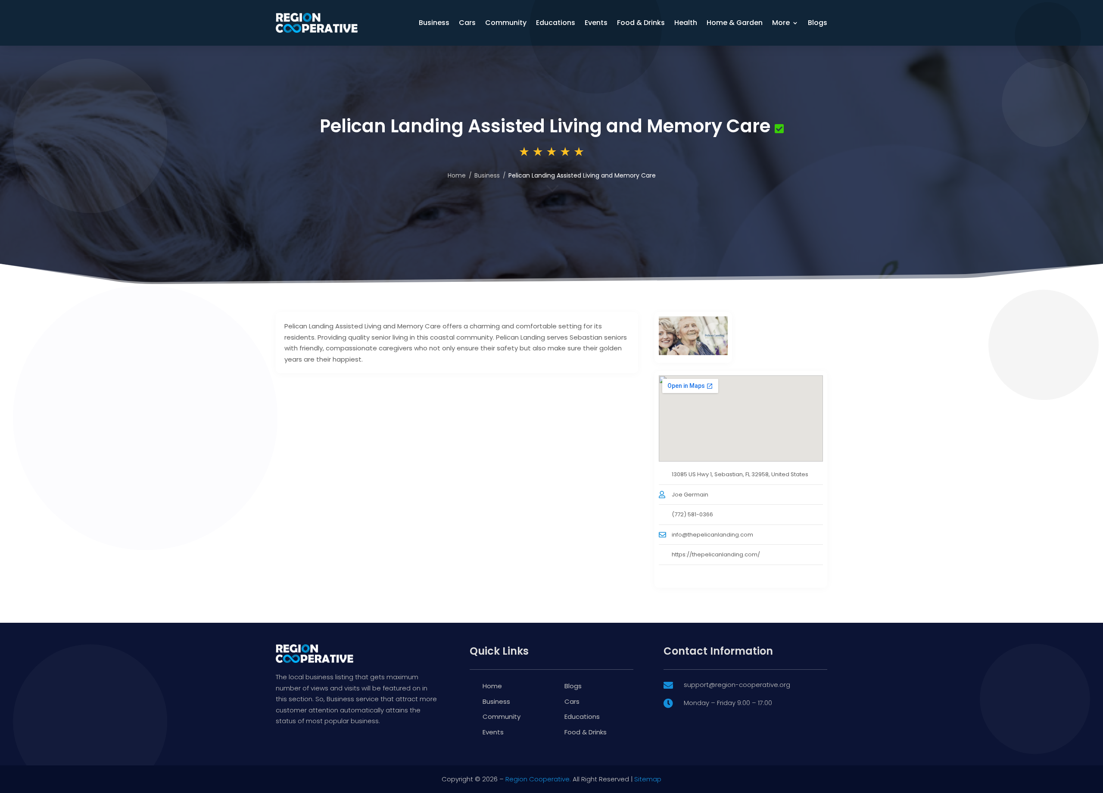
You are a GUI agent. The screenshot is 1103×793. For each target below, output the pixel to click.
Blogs (817, 23)
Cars (467, 23)
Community (506, 23)
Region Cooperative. (538, 779)
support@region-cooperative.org (737, 684)
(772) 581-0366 (692, 514)
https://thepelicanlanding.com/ (716, 554)
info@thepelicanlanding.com (712, 535)
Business (434, 23)
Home (457, 175)
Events (596, 23)
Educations (555, 23)
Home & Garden (735, 23)
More (781, 23)
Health (685, 23)
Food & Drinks (641, 23)
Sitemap (647, 779)
